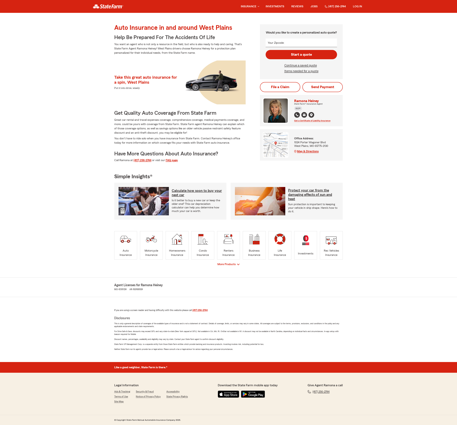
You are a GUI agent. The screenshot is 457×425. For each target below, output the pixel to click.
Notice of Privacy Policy (148, 396)
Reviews (297, 6)
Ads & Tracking (122, 391)
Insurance (248, 6)
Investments (275, 6)
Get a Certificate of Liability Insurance (312, 121)
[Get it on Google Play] (253, 394)
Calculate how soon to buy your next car (197, 193)
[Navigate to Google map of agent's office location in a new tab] (311, 115)
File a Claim (280, 87)
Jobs (314, 6)
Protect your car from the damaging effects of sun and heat (310, 195)
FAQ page (172, 160)
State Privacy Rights (177, 396)
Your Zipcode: (276, 42)
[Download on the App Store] (228, 394)
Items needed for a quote (301, 71)
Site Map (119, 401)
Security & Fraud (145, 391)
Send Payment (322, 87)
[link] (108, 6)
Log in (357, 6)
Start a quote (301, 54)
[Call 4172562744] (297, 115)
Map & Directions (308, 151)
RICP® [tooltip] (298, 108)
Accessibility (173, 391)
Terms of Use (121, 396)
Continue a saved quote (300, 65)
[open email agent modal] (304, 115)
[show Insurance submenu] (257, 6)
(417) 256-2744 (337, 6)
